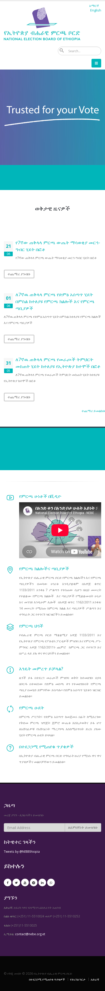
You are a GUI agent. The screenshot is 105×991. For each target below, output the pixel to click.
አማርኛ (94, 5)
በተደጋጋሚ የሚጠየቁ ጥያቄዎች (46, 746)
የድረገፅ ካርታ (78, 979)
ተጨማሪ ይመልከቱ (93, 411)
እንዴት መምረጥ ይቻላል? (41, 669)
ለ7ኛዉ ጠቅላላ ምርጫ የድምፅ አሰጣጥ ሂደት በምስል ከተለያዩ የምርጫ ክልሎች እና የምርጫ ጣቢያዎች (55, 301)
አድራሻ (95, 979)
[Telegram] (33, 882)
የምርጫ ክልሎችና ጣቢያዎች (44, 568)
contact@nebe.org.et (30, 934)
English (95, 10)
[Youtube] (25, 882)
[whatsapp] (51, 882)
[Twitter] (16, 882)
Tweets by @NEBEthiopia (22, 851)
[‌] (10, 499)
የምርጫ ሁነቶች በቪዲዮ (40, 496)
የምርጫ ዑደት (31, 707)
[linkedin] (42, 882)
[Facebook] (7, 882)
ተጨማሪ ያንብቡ (19, 273)
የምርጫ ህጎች (31, 626)
